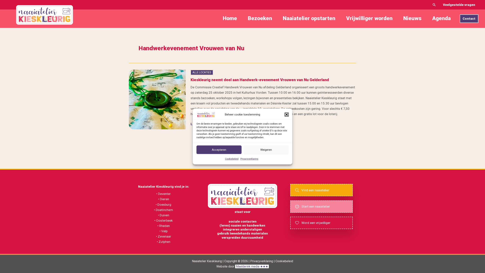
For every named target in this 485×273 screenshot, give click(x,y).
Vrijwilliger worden (369, 18)
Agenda (441, 18)
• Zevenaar (163, 236)
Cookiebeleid (232, 159)
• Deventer (163, 194)
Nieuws (412, 18)
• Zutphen (163, 242)
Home (230, 18)
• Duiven (163, 215)
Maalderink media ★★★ (252, 266)
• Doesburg (163, 204)
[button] (287, 114)
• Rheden (163, 226)
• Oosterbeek (163, 220)
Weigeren (266, 149)
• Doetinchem (163, 210)
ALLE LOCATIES (201, 72)
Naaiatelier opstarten (309, 18)
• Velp (163, 231)
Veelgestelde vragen (459, 5)
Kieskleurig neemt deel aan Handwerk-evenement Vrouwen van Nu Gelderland (260, 80)
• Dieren (163, 199)
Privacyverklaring (249, 159)
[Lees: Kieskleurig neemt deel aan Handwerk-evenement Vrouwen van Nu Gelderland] (157, 99)
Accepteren (219, 149)
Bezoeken (260, 18)
